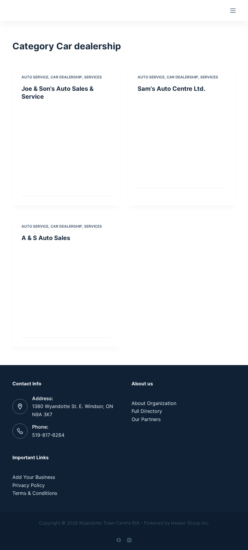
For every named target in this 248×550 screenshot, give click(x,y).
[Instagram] (129, 540)
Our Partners (146, 419)
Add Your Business (33, 477)
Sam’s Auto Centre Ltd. (171, 88)
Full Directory (147, 411)
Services (93, 77)
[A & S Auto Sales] (65, 288)
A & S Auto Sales (45, 238)
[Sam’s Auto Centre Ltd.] (182, 139)
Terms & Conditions (34, 493)
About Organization (154, 403)
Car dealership (66, 77)
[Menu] (233, 10)
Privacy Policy (28, 485)
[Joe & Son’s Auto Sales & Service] (65, 147)
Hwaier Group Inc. (190, 523)
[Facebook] (118, 540)
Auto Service (34, 77)
